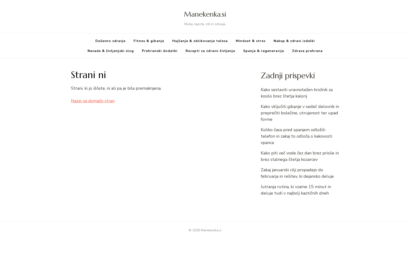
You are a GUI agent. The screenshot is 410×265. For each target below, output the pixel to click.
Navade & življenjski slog (111, 51)
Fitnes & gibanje (149, 41)
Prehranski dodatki (159, 51)
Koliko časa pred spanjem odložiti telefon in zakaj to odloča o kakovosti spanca (296, 136)
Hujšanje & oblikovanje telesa (200, 41)
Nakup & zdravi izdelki (294, 41)
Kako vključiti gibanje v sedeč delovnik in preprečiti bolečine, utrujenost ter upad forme (300, 113)
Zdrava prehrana (307, 51)
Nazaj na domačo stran (93, 101)
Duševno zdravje (110, 41)
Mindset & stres (251, 41)
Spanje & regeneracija (263, 51)
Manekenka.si (205, 14)
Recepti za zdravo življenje (210, 51)
